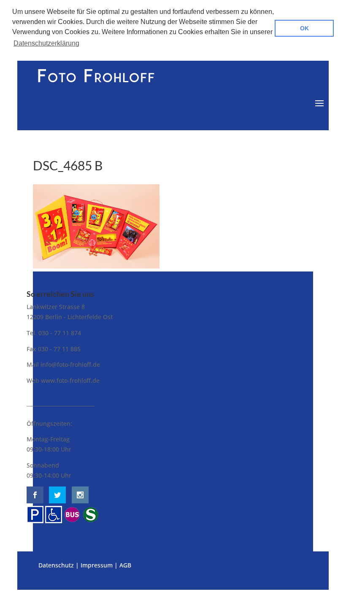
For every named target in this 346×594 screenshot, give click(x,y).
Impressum (97, 565)
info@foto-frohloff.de (70, 364)
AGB (125, 565)
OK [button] (304, 28)
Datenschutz (56, 565)
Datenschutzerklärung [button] (46, 43)
